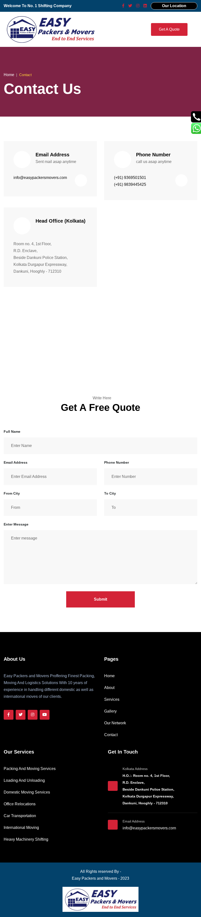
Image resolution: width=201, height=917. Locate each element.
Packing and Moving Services (30, 769)
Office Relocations (20, 804)
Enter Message (16, 524)
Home (9, 75)
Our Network (115, 723)
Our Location (174, 6)
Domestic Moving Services (27, 792)
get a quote (169, 29)
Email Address (15, 462)
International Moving (21, 827)
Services (111, 699)
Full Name (12, 431)
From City (12, 493)
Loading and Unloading (24, 780)
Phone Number (116, 462)
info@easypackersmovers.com (40, 177)
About (109, 688)
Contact (111, 735)
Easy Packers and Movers (94, 878)
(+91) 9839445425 (130, 184)
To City (110, 493)
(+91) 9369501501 (130, 177)
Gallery (110, 711)
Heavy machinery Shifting (26, 839)
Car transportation (20, 816)
